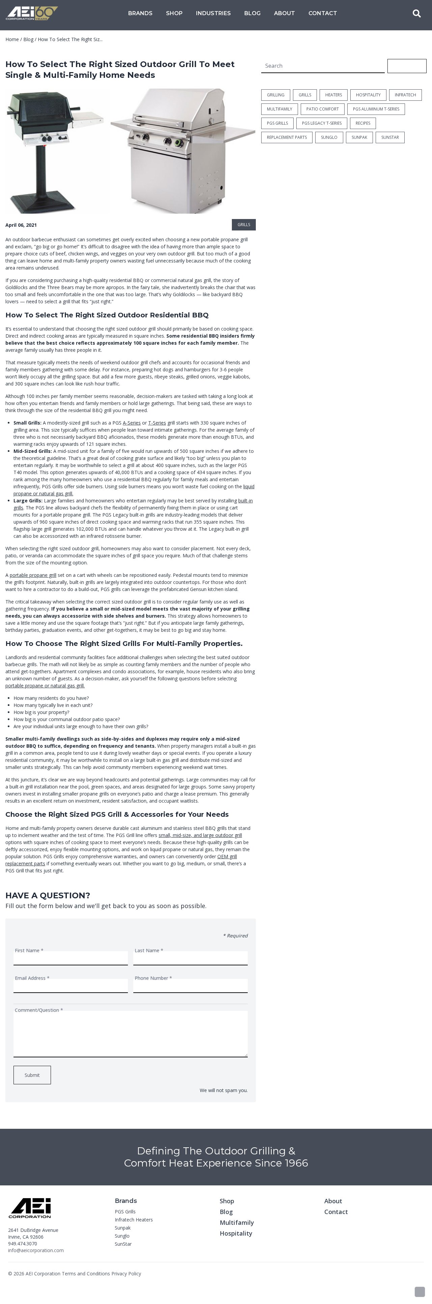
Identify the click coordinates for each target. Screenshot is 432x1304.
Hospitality (236, 1233)
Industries (213, 13)
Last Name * (149, 950)
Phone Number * (153, 978)
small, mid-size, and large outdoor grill (200, 835)
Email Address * (32, 978)
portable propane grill (33, 575)
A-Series (132, 423)
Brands (140, 13)
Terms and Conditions (86, 1273)
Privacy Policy (126, 1273)
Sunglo (122, 1236)
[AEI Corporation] (31, 14)
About (284, 13)
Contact (322, 13)
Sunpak (123, 1227)
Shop (174, 13)
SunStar (123, 1244)
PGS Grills (125, 1211)
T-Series (157, 423)
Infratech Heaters (134, 1219)
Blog (252, 13)
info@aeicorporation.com (36, 1250)
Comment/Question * (39, 1010)
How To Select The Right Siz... (70, 39)
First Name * (29, 950)
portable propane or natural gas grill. (45, 685)
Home (12, 39)
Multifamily (237, 1222)
